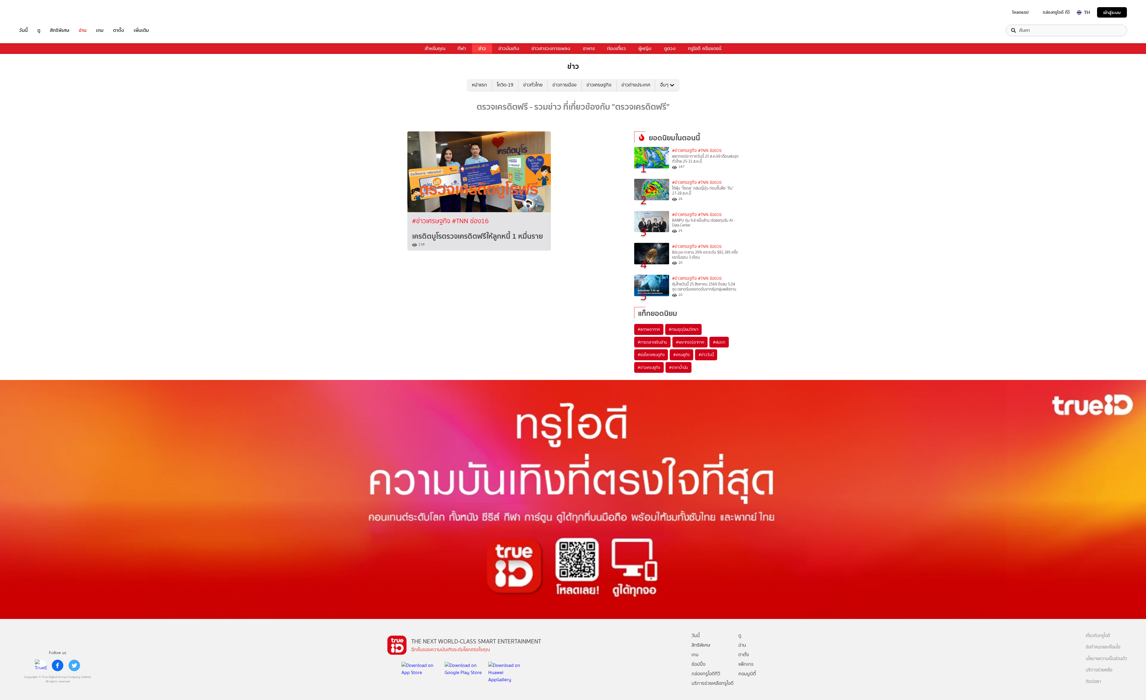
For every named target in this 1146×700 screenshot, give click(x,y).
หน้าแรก (479, 84)
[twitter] (74, 665)
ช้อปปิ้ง (698, 664)
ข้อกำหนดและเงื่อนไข (1103, 647)
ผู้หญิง (644, 48)
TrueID (37, 12)
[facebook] (58, 665)
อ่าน (83, 30)
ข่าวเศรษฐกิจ (598, 84)
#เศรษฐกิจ (681, 355)
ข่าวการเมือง (564, 84)
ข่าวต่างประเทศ (635, 84)
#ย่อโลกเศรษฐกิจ (651, 355)
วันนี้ (23, 30)
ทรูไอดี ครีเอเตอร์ (704, 48)
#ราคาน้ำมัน (678, 367)
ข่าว (482, 48)
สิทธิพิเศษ (59, 30)
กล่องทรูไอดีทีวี (705, 673)
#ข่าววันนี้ (706, 355)
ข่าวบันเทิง (508, 48)
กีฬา (462, 48)
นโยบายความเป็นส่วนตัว (1106, 659)
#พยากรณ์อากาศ (690, 342)
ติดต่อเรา (1093, 682)
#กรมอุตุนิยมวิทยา (683, 329)
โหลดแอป (1020, 12)
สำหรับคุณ (435, 48)
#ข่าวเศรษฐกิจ (432, 221)
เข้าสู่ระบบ (1112, 12)
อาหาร (589, 48)
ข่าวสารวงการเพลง (551, 48)
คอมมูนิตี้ (747, 673)
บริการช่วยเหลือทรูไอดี (712, 683)
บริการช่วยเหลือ (1099, 670)
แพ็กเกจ (746, 664)
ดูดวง (670, 48)
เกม (100, 30)
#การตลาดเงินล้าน (652, 342)
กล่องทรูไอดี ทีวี (1056, 12)
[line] (41, 665)
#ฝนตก (719, 342)
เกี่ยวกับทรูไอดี (1098, 636)
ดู (38, 30)
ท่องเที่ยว (616, 48)
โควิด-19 (505, 84)
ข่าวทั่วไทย (533, 84)
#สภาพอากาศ (649, 329)
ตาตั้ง (118, 30)
